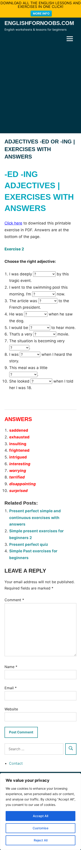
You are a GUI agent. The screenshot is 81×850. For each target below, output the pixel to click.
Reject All (40, 840)
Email (10, 688)
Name (10, 666)
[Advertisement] (40, 88)
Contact (16, 763)
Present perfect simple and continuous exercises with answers (35, 518)
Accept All (40, 816)
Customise (40, 828)
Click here (13, 223)
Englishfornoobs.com (39, 23)
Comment (14, 600)
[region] (40, 811)
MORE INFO (41, 13)
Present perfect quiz (28, 544)
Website (11, 709)
